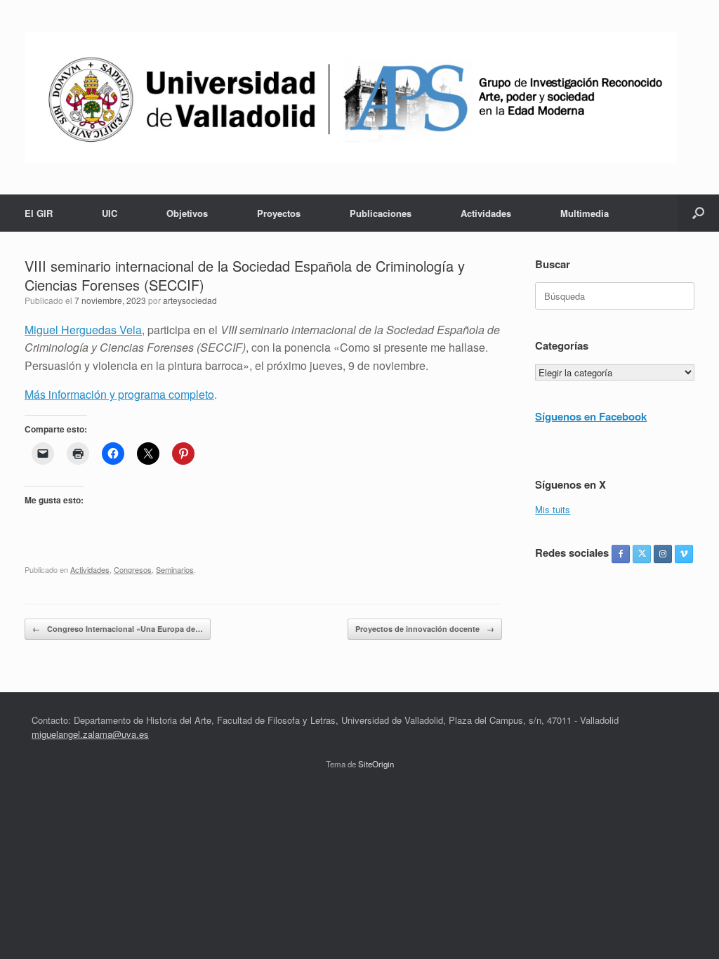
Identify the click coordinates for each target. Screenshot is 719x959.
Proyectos (279, 213)
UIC (109, 213)
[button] (698, 213)
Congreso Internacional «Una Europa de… (117, 628)
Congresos (133, 569)
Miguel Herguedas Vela (83, 330)
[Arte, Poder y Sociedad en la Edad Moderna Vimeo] (684, 554)
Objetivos (187, 213)
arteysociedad (190, 300)
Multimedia (584, 213)
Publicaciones (380, 213)
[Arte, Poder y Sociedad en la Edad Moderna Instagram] (663, 554)
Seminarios (175, 569)
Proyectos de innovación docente (424, 628)
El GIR (39, 213)
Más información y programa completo (119, 394)
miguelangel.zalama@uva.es (90, 734)
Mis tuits (552, 509)
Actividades (486, 213)
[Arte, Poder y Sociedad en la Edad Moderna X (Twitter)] (642, 554)
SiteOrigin (376, 763)
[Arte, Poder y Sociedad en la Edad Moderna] (351, 97)
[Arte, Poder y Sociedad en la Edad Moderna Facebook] (621, 554)
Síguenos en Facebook (591, 416)
